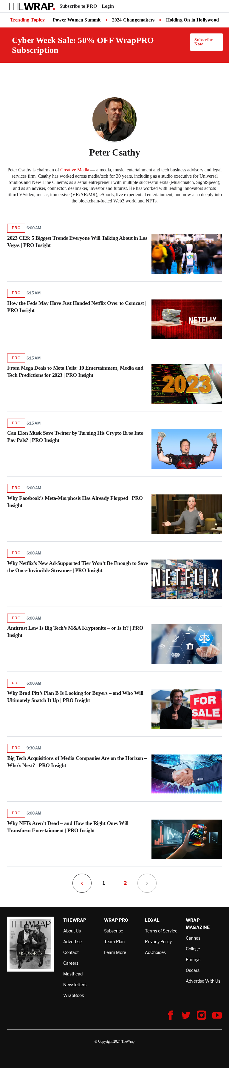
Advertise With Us (203, 981)
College (193, 948)
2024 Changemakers (133, 19)
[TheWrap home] (31, 6)
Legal (152, 920)
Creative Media (74, 169)
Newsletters (74, 984)
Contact (71, 952)
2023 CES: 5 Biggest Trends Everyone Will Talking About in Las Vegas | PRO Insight (77, 241)
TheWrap (74, 920)
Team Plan (114, 941)
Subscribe (113, 930)
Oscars (192, 970)
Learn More (115, 952)
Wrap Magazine (198, 924)
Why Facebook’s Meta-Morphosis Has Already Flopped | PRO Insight (75, 501)
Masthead (73, 973)
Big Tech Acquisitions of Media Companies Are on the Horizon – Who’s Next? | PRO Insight (77, 761)
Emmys (193, 959)
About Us (72, 930)
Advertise (72, 941)
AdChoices (155, 952)
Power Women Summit (77, 19)
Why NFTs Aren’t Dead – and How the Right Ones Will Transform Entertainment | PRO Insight (67, 826)
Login (108, 6)
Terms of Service (161, 930)
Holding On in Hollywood (192, 19)
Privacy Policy (158, 941)
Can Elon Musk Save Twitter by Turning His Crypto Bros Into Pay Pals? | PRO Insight (75, 436)
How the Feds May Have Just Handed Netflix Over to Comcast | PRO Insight (76, 306)
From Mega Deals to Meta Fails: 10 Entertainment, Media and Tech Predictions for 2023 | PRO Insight (75, 371)
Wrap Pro (116, 920)
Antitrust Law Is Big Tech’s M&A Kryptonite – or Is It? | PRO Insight (75, 631)
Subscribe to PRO (78, 6)
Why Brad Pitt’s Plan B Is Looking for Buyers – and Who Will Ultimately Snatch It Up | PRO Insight (75, 696)
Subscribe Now (203, 42)
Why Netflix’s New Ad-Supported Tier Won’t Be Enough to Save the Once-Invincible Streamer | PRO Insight (77, 566)
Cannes (193, 938)
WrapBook (73, 995)
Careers (70, 963)
